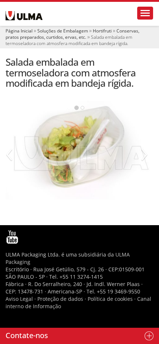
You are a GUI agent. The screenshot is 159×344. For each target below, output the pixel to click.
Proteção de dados (61, 298)
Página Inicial (19, 31)
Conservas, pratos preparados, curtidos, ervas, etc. (72, 34)
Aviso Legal (19, 298)
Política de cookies (110, 298)
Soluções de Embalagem (62, 31)
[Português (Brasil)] (24, 15)
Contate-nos (27, 335)
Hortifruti (102, 31)
